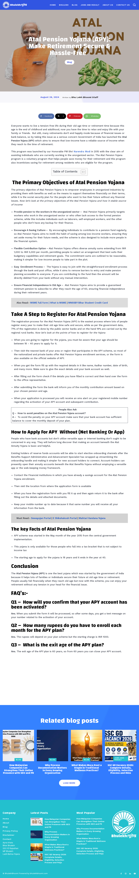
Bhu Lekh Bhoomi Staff (85, 97)
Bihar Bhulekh (9, 845)
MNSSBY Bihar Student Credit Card (88, 302)
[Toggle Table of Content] (82, 172)
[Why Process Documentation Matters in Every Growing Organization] (52, 745)
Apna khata (8, 842)
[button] (134, 5)
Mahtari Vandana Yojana (92, 518)
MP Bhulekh (8, 851)
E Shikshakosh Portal (65, 518)
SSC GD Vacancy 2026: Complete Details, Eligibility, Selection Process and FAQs (121, 769)
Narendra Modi (82, 151)
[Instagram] (125, 873)
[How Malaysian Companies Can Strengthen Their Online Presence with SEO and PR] (18, 745)
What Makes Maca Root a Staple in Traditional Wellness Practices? (87, 768)
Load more (69, 783)
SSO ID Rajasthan (10, 848)
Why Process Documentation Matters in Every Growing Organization (52, 769)
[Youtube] (134, 873)
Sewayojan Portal (41, 518)
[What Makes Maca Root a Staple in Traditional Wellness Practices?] (86, 745)
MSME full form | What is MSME (48, 302)
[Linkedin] (130, 873)
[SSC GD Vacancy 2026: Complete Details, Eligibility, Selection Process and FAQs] (120, 745)
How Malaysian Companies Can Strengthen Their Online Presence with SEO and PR (18, 769)
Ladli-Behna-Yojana (11, 854)
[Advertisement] (69, 674)
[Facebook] (121, 873)
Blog (69, 62)
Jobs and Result (119, 759)
